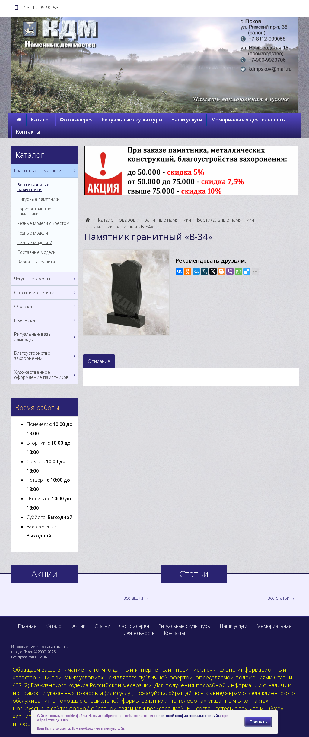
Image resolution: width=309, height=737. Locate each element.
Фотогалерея (76, 119)
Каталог (41, 119)
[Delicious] (246, 271)
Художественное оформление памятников (41, 374)
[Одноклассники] (187, 271)
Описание (99, 361)
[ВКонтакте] (179, 271)
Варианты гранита (36, 262)
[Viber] (230, 271)
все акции (133, 598)
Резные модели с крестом (43, 223)
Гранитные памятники (166, 219)
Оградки (23, 306)
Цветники (24, 320)
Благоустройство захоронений (32, 355)
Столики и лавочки (34, 292)
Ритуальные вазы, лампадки (33, 336)
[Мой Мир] (196, 271)
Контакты (28, 131)
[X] (213, 271)
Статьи (102, 626)
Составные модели (36, 252)
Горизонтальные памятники (34, 211)
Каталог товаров (117, 219)
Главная (27, 626)
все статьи (278, 598)
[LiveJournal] (204, 271)
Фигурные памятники (38, 199)
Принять (258, 722)
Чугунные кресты (32, 279)
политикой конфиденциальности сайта (188, 715)
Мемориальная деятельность (248, 119)
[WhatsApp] (238, 271)
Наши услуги (186, 119)
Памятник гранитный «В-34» (121, 226)
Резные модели (32, 233)
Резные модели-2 (34, 242)
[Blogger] (221, 271)
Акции (79, 626)
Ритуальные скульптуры (132, 119)
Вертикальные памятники (225, 219)
